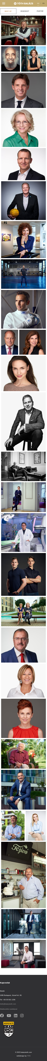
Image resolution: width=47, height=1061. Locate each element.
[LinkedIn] (16, 1015)
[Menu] (3, 3)
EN (43, 3)
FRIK (29, 1056)
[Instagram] (22, 1015)
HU (38, 3)
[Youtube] (9, 1015)
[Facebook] (2, 1015)
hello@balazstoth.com (8, 1004)
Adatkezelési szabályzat (8, 1009)
